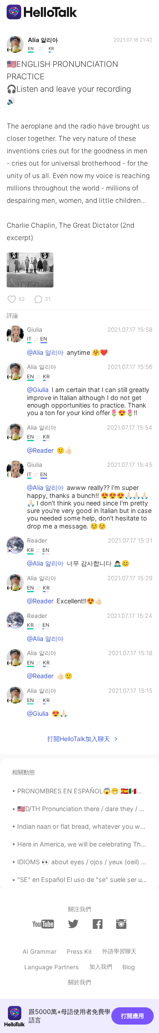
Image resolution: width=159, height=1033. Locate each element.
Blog (128, 967)
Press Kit (79, 951)
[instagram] (121, 923)
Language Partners (51, 967)
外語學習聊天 (119, 951)
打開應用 (132, 1015)
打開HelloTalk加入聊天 (78, 738)
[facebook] (97, 923)
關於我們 (79, 982)
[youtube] (43, 924)
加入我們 (100, 966)
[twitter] (73, 924)
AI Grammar (40, 951)
